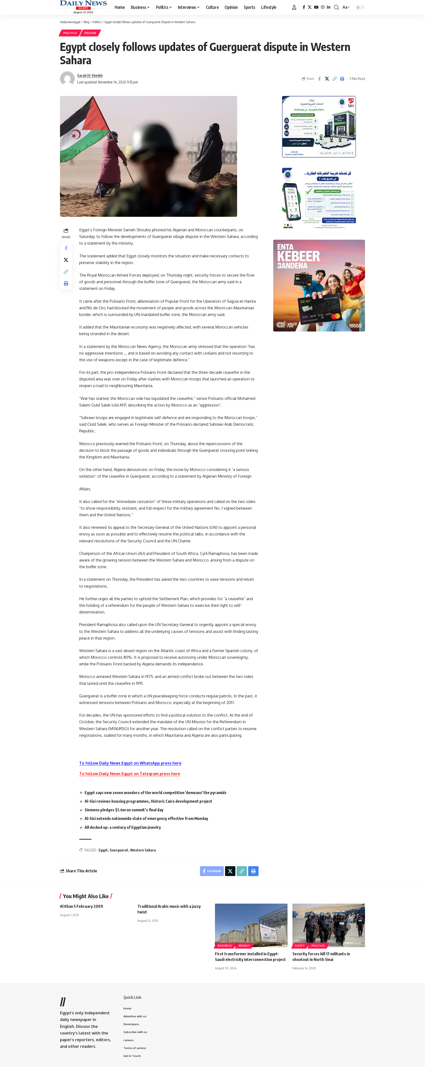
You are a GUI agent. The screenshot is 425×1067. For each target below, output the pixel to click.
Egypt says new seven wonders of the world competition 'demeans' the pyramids (156, 792)
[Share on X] (326, 79)
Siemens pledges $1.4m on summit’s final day (124, 809)
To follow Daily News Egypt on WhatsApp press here (130, 763)
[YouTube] (316, 7)
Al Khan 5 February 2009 (81, 906)
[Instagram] (323, 7)
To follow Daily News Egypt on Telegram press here (129, 773)
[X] (309, 7)
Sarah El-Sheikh (90, 75)
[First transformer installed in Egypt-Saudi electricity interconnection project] (251, 925)
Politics (70, 33)
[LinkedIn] (329, 7)
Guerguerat (119, 850)
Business (225, 945)
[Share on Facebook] (319, 79)
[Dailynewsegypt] (83, 5)
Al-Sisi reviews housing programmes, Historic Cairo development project (148, 801)
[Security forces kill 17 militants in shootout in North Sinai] (328, 925)
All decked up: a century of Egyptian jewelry (123, 827)
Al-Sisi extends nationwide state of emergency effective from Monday (146, 818)
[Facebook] (304, 7)
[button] (294, 7)
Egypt (103, 850)
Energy (244, 945)
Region (90, 33)
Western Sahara (143, 850)
